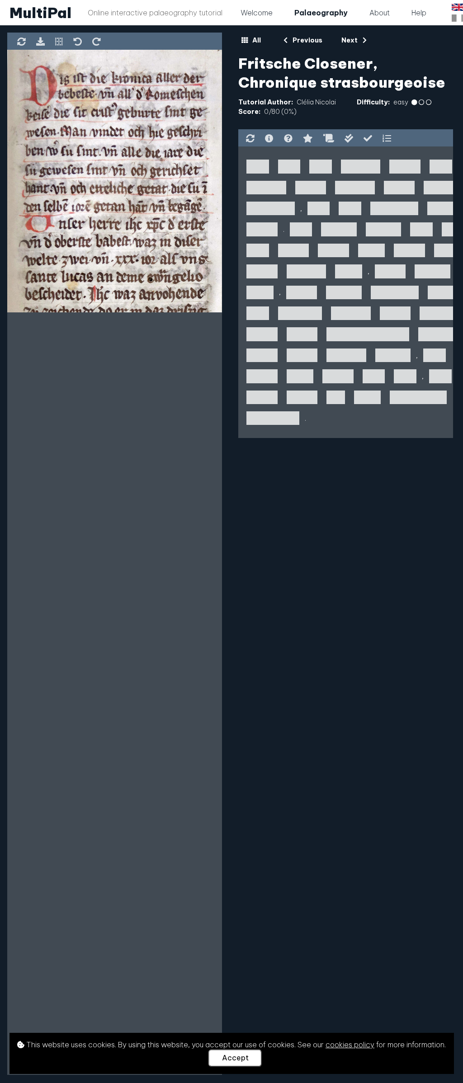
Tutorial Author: (265, 102)
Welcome (257, 12)
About (379, 12)
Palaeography (321, 12)
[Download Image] (40, 42)
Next (350, 40)
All (256, 40)
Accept (235, 1057)
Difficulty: (373, 102)
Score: (249, 112)
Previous (306, 40)
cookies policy (350, 1044)
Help (418, 12)
